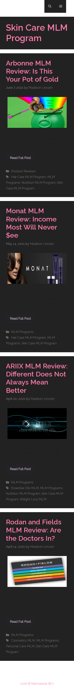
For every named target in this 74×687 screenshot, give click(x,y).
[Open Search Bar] (49, 6)
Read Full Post (20, 158)
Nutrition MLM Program (39, 182)
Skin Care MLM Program (39, 343)
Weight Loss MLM (33, 499)
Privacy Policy (46, 676)
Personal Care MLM (20, 646)
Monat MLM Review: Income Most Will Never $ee (31, 223)
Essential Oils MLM (25, 488)
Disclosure (25, 676)
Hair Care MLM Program (28, 177)
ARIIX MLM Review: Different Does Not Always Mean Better (36, 378)
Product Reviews (23, 171)
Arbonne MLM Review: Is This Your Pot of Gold (32, 71)
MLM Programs (22, 332)
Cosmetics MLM (23, 640)
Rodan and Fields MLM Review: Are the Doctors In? (33, 530)
